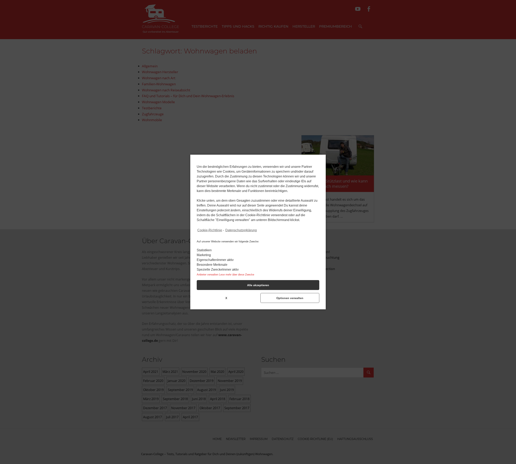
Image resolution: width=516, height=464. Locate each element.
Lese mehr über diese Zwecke (236, 274)
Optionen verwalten (289, 298)
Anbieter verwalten (207, 274)
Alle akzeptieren (258, 285)
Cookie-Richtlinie (209, 230)
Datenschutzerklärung (241, 230)
